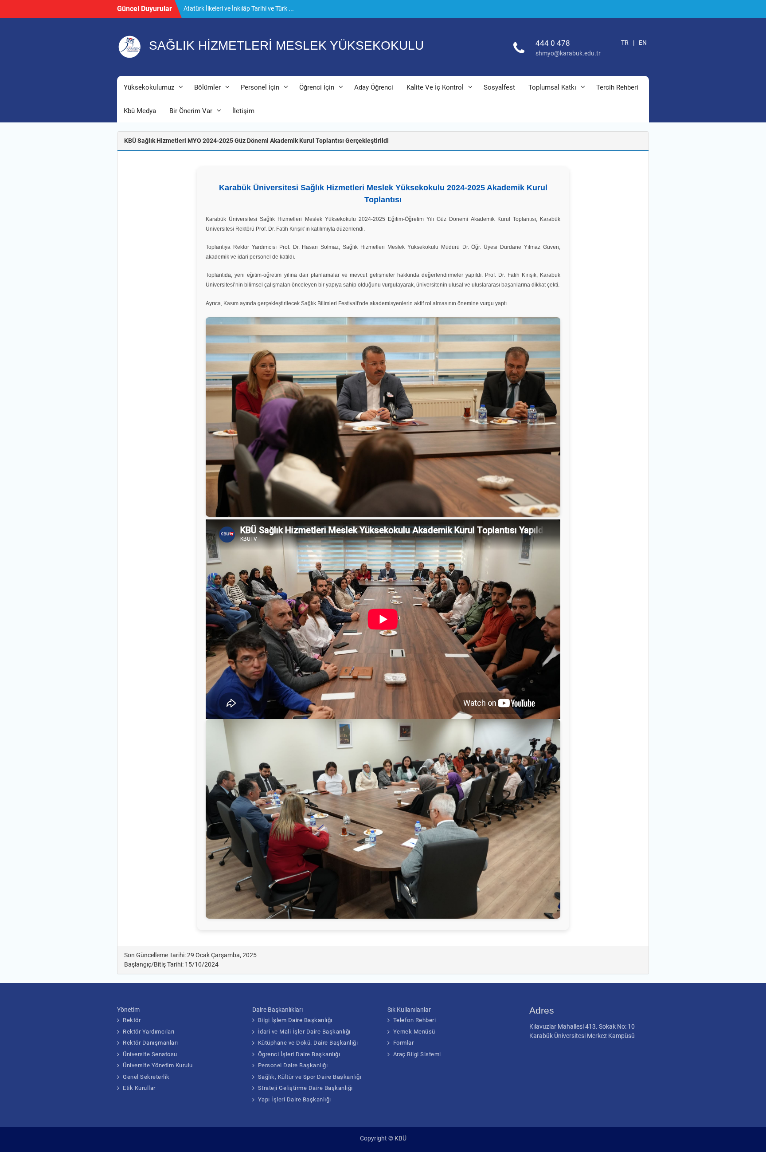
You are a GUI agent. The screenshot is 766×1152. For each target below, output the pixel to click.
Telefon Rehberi (414, 1020)
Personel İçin (260, 87)
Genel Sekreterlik (146, 1076)
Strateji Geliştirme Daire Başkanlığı (305, 1088)
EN (643, 42)
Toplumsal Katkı (552, 87)
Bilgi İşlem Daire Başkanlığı (295, 1020)
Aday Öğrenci (373, 87)
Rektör (132, 1020)
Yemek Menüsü (414, 1031)
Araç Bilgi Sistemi (417, 1054)
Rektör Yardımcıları (149, 1031)
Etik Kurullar (139, 1088)
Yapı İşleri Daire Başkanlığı (294, 1099)
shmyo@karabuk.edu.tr (568, 53)
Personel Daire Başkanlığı (293, 1065)
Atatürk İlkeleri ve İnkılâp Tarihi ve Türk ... (239, 8)
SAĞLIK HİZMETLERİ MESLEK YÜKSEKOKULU (286, 45)
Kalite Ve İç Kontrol (435, 87)
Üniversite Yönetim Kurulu (158, 1065)
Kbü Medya (140, 111)
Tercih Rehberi (617, 87)
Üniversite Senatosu (150, 1054)
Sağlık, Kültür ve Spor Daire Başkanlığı (310, 1076)
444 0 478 (552, 43)
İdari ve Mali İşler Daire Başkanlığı (304, 1031)
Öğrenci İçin (316, 87)
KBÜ (400, 1138)
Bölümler (207, 87)
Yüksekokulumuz (149, 87)
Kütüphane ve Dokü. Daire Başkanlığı (308, 1042)
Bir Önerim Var (190, 111)
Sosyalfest (499, 87)
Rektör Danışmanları (150, 1042)
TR (625, 42)
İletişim (243, 111)
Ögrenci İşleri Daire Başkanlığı (299, 1054)
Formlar (403, 1042)
